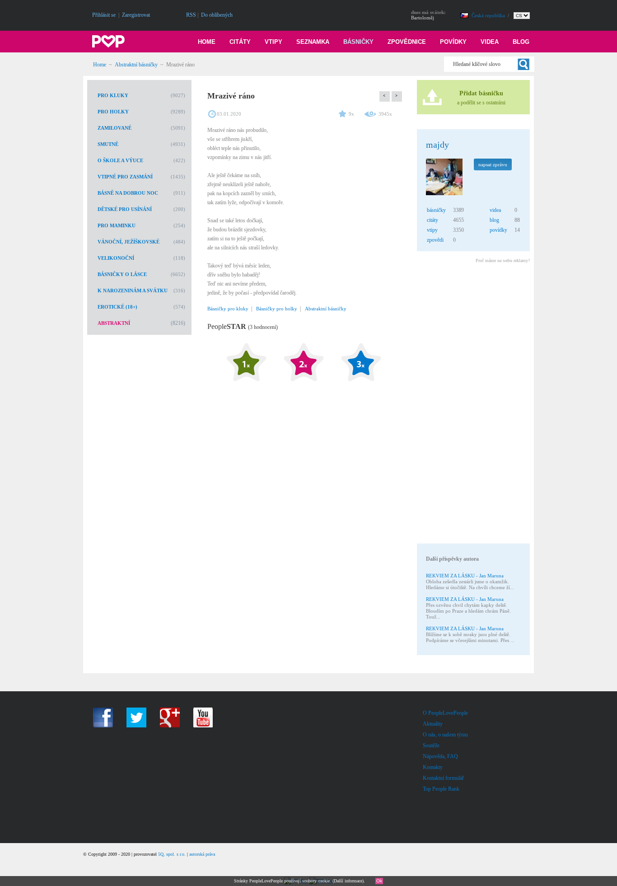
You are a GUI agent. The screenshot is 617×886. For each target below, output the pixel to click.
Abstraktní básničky (136, 64)
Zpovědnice (407, 41)
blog (494, 220)
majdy (437, 145)
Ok (379, 880)
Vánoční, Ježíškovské (128, 241)
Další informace (348, 880)
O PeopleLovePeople (445, 713)
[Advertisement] (472, 404)
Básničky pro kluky (227, 308)
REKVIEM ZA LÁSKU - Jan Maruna (465, 575)
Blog (521, 41)
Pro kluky (113, 95)
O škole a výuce (120, 160)
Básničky (358, 41)
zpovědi (435, 240)
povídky (498, 230)
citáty (432, 220)
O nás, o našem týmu (445, 734)
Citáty (240, 41)
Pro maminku (117, 225)
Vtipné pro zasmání (125, 176)
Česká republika (489, 15)
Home (206, 41)
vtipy (432, 230)
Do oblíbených (217, 15)
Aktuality (433, 724)
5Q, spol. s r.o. (172, 854)
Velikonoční (116, 258)
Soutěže (431, 745)
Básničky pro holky (276, 308)
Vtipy (273, 41)
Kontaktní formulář (443, 778)
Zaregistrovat (136, 15)
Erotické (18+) (117, 306)
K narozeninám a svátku (133, 290)
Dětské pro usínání (125, 209)
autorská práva (202, 854)
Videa (490, 41)
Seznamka (312, 41)
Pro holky (113, 111)
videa (495, 210)
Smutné (108, 144)
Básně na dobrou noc (128, 193)
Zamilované (114, 128)
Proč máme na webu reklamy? (503, 260)
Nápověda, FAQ (440, 756)
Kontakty (433, 767)
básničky (436, 210)
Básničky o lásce (122, 274)
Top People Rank (441, 789)
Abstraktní (114, 323)
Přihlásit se (104, 15)
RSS (191, 15)
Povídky (453, 41)
